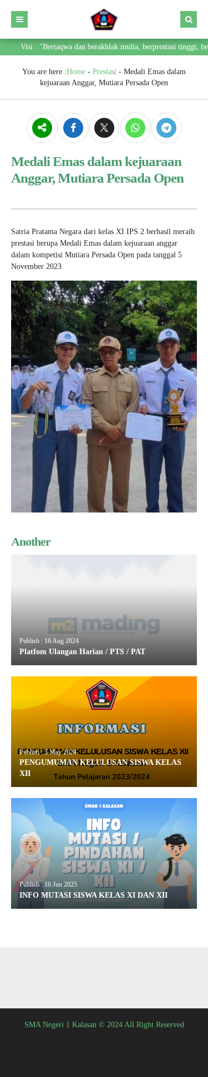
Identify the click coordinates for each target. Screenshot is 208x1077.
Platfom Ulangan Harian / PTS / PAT (82, 652)
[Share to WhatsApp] (135, 129)
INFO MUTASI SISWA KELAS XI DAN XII (93, 895)
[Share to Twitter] (105, 129)
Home (76, 72)
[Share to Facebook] (74, 129)
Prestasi (104, 72)
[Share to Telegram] (166, 129)
